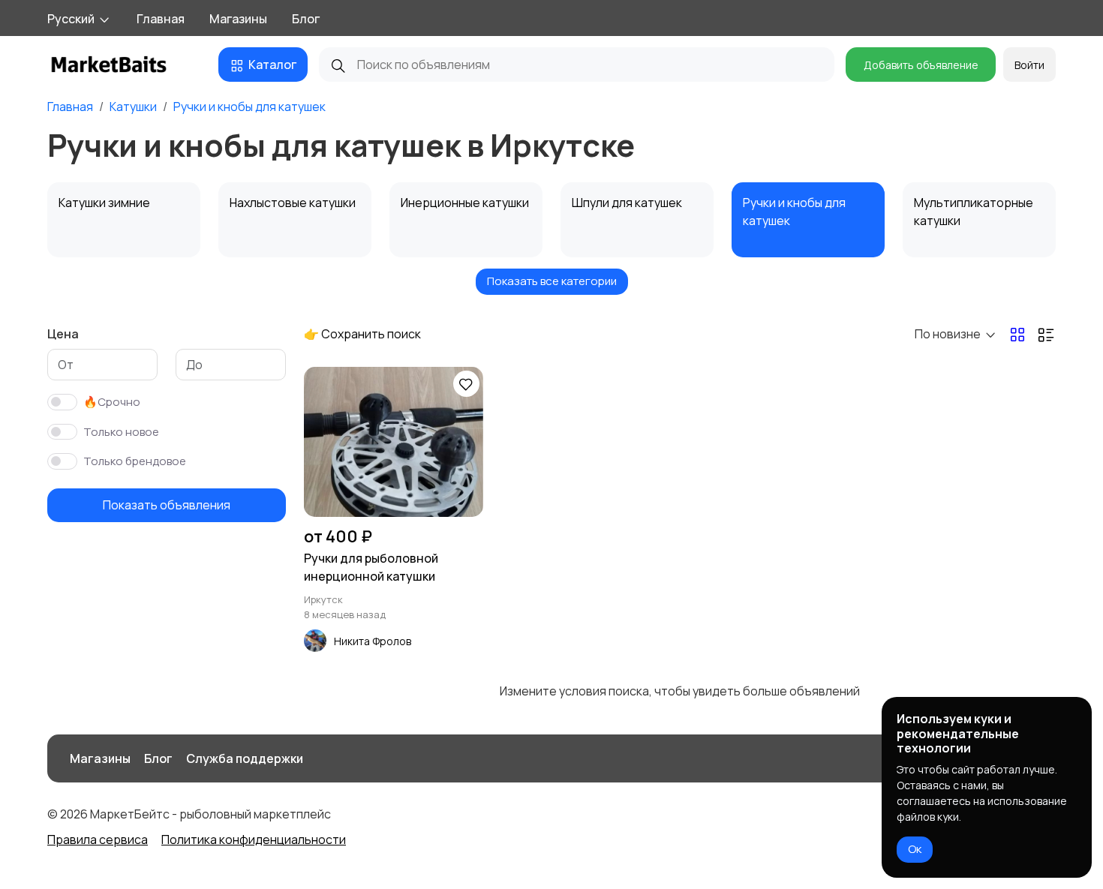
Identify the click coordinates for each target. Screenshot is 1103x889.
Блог (306, 19)
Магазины (238, 19)
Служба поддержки (244, 758)
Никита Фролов (372, 641)
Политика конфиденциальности (253, 839)
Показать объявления (166, 505)
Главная (161, 19)
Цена (63, 334)
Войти (1029, 65)
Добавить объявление (921, 65)
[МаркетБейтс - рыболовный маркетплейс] (123, 64)
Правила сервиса (97, 839)
